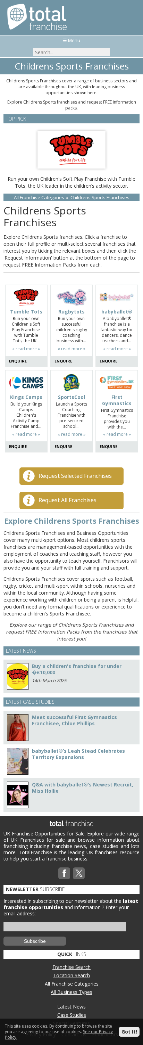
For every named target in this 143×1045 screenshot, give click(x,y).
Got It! (129, 1031)
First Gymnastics (117, 400)
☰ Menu (71, 40)
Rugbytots (71, 312)
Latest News (71, 1006)
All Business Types (71, 992)
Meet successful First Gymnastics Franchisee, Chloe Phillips (74, 720)
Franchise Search (71, 967)
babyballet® (116, 312)
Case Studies (71, 1015)
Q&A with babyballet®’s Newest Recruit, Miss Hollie (82, 787)
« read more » (26, 349)
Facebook (64, 873)
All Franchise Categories (39, 197)
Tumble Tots (26, 312)
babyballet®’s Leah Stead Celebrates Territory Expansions (78, 754)
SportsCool (71, 397)
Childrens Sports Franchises (99, 197)
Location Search (71, 975)
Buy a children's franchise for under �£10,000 (76, 669)
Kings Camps (26, 397)
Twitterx (79, 873)
